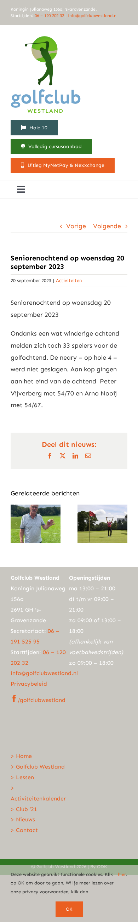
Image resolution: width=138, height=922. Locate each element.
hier (122, 874)
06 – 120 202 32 (50, 15)
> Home (21, 756)
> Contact (24, 830)
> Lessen (22, 777)
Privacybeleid (29, 683)
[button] (16, 523)
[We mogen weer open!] (102, 508)
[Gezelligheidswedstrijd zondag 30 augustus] (36, 508)
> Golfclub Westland (38, 766)
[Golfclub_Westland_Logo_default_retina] (46, 35)
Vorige (76, 226)
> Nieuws (23, 819)
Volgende (107, 226)
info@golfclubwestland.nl (92, 15)
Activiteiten (69, 280)
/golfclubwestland (41, 700)
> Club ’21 (24, 809)
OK (69, 909)
